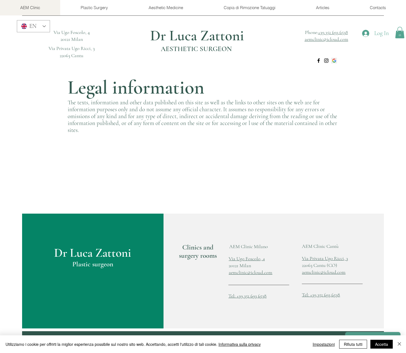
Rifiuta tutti (353, 344)
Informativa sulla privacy (239, 344)
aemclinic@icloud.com (324, 272)
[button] (400, 32)
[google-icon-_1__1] (334, 60)
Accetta (381, 344)
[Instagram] (326, 60)
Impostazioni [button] (324, 344)
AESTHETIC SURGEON (196, 49)
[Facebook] (318, 60)
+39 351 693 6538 (333, 32)
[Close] (399, 344)
